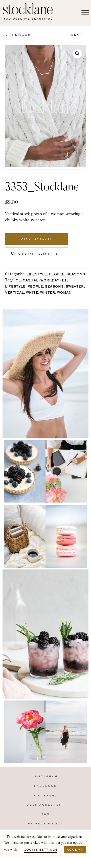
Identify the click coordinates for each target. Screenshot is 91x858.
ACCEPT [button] (75, 850)
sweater (75, 286)
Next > (78, 35)
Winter (47, 293)
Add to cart (36, 239)
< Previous (17, 35)
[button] (77, 53)
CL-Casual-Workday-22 (41, 280)
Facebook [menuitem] (45, 786)
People (56, 274)
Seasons (75, 274)
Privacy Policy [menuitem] (45, 824)
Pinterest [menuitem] (45, 796)
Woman (64, 293)
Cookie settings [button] (40, 850)
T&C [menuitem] (45, 814)
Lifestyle (37, 274)
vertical (14, 293)
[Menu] (85, 13)
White (32, 293)
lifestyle (15, 286)
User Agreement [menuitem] (46, 805)
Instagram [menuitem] (45, 777)
